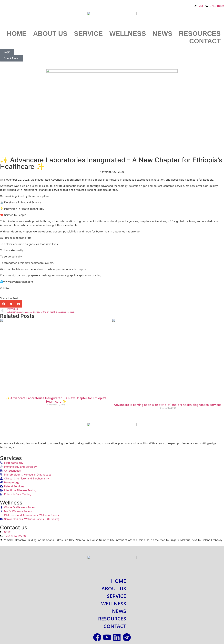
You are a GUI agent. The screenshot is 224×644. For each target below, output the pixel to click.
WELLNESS (127, 33)
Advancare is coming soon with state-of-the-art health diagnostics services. (168, 404)
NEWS (162, 33)
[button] (3, 304)
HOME (17, 33)
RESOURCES (200, 33)
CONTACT (205, 41)
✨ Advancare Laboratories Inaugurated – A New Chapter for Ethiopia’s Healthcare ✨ (56, 399)
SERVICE (88, 33)
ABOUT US (50, 33)
